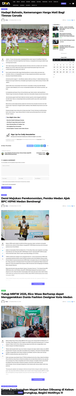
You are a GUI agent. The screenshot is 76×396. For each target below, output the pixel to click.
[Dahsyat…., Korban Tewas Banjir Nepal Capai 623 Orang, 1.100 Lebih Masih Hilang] (56, 28)
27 (63, 72)
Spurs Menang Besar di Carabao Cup (15, 124)
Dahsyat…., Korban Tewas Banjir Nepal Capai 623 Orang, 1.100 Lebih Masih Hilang (66, 28)
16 (73, 67)
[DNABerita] (6, 3)
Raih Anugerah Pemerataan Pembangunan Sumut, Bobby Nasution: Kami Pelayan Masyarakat (66, 35)
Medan (60, 37)
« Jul (53, 76)
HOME (3, 386)
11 (57, 67)
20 (63, 69)
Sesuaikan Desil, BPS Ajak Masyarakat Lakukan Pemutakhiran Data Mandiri (66, 47)
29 (70, 72)
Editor (6, 20)
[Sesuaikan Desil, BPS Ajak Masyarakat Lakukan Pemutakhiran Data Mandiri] (56, 47)
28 (66, 72)
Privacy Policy (5, 393)
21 (66, 69)
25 (57, 72)
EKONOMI (61, 49)
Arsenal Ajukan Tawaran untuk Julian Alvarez (17, 128)
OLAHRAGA (61, 41)
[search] (68, 3)
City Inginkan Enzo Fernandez (14, 126)
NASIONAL (61, 31)
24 (54, 72)
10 (54, 67)
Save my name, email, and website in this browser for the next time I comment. (16, 181)
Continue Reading (38, 283)
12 (60, 67)
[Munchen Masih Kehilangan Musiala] (56, 42)
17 (54, 69)
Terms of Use (11, 393)
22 (70, 69)
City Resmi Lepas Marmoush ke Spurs (16, 122)
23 (73, 69)
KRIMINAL (8, 386)
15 (70, 67)
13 (63, 67)
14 (66, 67)
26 (60, 72)
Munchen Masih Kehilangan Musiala (15, 120)
